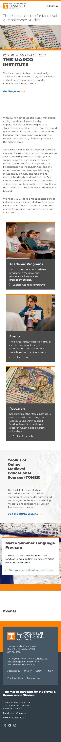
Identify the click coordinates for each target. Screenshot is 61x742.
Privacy (28, 671)
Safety (39, 671)
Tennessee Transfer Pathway (21, 664)
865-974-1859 (17, 717)
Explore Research (23, 436)
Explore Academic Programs (29, 284)
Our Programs (11, 91)
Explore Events (21, 357)
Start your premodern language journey (32, 570)
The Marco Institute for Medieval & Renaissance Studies (30, 18)
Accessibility (13, 671)
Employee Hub (15, 678)
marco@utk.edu (18, 713)
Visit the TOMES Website (23, 513)
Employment (34, 678)
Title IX (50, 671)
